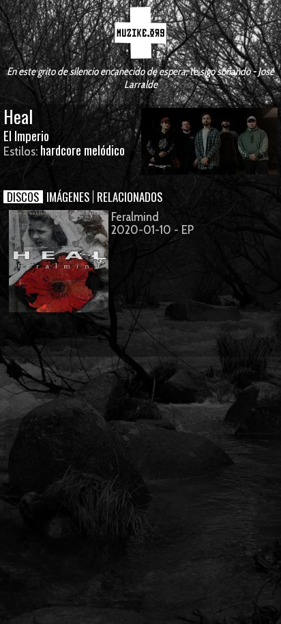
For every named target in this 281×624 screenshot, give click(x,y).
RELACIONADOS (129, 196)
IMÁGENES (67, 196)
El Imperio (26, 135)
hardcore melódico (82, 149)
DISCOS (23, 196)
